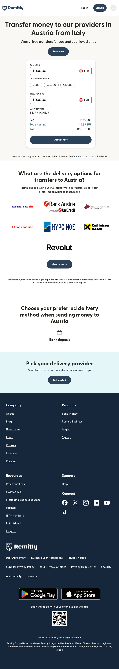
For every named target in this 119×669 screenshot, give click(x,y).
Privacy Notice (77, 558)
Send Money (70, 413)
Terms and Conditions (85, 156)
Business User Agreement (47, 558)
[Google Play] (38, 594)
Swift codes (13, 492)
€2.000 (51, 85)
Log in (84, 8)
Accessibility (14, 576)
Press (9, 437)
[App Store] (80, 594)
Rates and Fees (15, 484)
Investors (11, 453)
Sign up (100, 8)
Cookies (31, 576)
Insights (11, 531)
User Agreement (16, 558)
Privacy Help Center (83, 567)
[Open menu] (113, 8)
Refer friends (14, 523)
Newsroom (13, 429)
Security (106, 567)
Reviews (11, 461)
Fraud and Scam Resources (23, 500)
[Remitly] (12, 8)
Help (65, 484)
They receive (37, 93)
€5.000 (68, 85)
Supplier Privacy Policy (20, 567)
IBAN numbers (15, 515)
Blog (9, 421)
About (10, 413)
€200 (36, 85)
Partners (11, 507)
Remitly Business (72, 421)
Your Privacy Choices (53, 567)
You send (35, 65)
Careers (11, 445)
